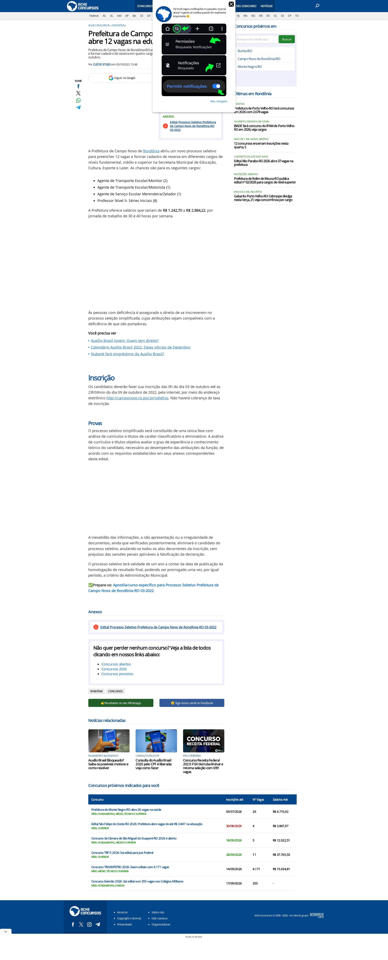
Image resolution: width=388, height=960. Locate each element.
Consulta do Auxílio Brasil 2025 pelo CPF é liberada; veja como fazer (154, 764)
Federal (94, 16)
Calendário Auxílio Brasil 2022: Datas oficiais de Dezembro (140, 347)
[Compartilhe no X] (78, 93)
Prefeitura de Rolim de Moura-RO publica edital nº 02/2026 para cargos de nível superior (265, 180)
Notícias (267, 6)
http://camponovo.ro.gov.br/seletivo (137, 397)
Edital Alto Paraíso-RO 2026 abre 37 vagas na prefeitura (263, 163)
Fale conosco (160, 918)
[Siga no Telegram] (97, 924)
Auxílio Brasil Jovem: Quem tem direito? (125, 341)
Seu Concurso (246, 6)
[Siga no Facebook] (72, 924)
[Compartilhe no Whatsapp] (78, 100)
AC (104, 16)
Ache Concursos (99, 25)
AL (111, 16)
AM (119, 16)
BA (134, 16)
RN (245, 16)
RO (253, 16)
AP (127, 16)
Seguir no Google (124, 78)
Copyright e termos (129, 918)
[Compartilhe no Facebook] (78, 86)
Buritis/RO (245, 51)
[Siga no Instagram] (89, 924)
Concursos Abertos (151, 6)
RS (268, 16)
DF (148, 16)
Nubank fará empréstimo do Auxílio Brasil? (127, 354)
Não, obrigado (218, 101)
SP (289, 16)
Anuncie (122, 912)
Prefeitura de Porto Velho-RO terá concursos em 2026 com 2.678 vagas (264, 110)
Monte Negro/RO (250, 66)
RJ (238, 16)
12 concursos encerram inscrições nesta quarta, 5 (261, 145)
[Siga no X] (81, 924)
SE (282, 16)
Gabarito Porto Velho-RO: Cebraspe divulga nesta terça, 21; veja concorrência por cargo (263, 198)
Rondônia (118, 25)
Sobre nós (158, 912)
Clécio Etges (102, 64)
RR (261, 16)
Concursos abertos (116, 664)
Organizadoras (161, 924)
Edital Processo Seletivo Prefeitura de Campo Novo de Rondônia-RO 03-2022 (193, 126)
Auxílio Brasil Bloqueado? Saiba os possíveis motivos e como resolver (108, 764)
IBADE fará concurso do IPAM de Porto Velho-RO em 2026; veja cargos (264, 128)
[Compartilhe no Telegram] (78, 107)
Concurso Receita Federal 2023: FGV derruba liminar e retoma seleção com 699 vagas (203, 766)
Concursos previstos (117, 673)
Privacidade (124, 924)
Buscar (287, 39)
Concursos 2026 (114, 669)
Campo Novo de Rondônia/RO (259, 59)
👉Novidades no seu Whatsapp (121, 703)
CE (141, 16)
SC (275, 16)
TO (297, 16)
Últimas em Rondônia (252, 93)
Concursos (115, 691)
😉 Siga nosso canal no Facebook (192, 703)
